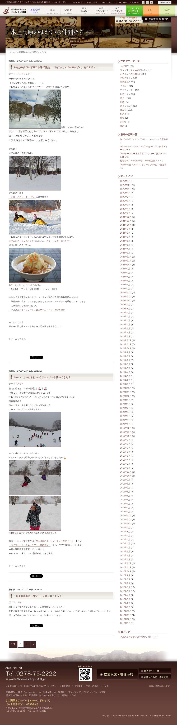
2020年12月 (126, 388)
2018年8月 (125, 484)
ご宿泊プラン (126, 78)
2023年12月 (126, 257)
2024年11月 (126, 221)
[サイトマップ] (77, 2)
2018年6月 (125, 492)
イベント (124, 86)
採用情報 (66, 686)
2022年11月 (126, 296)
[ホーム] (15, 10)
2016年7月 (125, 583)
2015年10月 (126, 619)
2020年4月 (125, 420)
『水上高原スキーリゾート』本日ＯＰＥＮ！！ (38, 596)
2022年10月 (126, 300)
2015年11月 (126, 615)
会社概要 (78, 686)
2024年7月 (125, 237)
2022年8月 (125, 308)
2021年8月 (125, 356)
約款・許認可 (92, 686)
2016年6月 (125, 587)
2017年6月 (125, 539)
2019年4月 (125, 460)
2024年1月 (125, 253)
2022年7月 (125, 312)
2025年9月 (125, 193)
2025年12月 (126, 185)
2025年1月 (125, 213)
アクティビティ (24, 74)
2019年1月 (125, 468)
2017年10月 (126, 523)
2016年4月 (125, 595)
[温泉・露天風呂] (85, 10)
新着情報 (12, 686)
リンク (106, 686)
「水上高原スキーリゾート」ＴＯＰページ (53, 541)
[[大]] (143, 2)
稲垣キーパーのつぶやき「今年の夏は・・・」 (142, 160)
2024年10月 (126, 225)
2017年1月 (125, 559)
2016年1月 (125, 607)
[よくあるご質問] (120, 2)
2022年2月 (125, 332)
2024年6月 (125, 241)
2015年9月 (125, 623)
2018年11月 (126, 472)
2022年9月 (125, 304)
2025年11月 (126, 189)
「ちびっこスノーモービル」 (22, 197)
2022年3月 (125, 328)
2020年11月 (126, 392)
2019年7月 (125, 448)
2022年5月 (125, 320)
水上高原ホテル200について (33, 686)
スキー (20, 383)
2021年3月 (125, 376)
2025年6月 (125, 201)
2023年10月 (126, 265)
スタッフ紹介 (126, 106)
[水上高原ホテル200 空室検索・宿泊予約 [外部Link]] (143, 19)
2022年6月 (125, 316)
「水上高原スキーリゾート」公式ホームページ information (37, 310)
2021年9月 (125, 352)
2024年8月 (125, 233)
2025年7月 (125, 197)
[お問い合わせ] (91, 2)
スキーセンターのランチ (57, 241)
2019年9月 (125, 440)
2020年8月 (125, 404)
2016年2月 (125, 603)
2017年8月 (125, 531)
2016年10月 (126, 571)
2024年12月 (126, 217)
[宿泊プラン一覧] (155, 671)
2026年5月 (125, 181)
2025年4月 (125, 209)
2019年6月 (125, 452)
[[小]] (151, 2)
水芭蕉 (123, 114)
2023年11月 (126, 261)
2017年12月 (126, 515)
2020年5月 (125, 416)
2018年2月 (125, 507)
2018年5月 (125, 496)
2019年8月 (125, 444)
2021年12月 (126, 340)
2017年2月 (125, 555)
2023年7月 (125, 273)
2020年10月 (126, 396)
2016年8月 (125, 579)
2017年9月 (125, 527)
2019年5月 (125, 456)
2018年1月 (125, 511)
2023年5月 (125, 280)
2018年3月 (125, 503)
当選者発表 (125, 82)
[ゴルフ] (167, 10)
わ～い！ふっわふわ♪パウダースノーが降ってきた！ (42, 377)
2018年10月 (126, 476)
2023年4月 (125, 284)
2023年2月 (125, 288)
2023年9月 (125, 269)
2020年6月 (125, 412)
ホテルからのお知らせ (130, 74)
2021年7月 (125, 360)
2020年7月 (125, 408)
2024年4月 (125, 249)
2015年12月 (126, 611)
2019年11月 (126, 432)
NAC (122, 118)
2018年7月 (125, 488)
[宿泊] (52, 10)
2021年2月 (125, 380)
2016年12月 (126, 563)
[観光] (118, 10)
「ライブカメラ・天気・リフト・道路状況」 (29, 545)
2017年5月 (125, 543)
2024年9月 (125, 229)
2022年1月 (125, 336)
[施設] (101, 10)
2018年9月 (125, 480)
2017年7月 (125, 535)
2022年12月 (126, 292)
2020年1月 (125, 424)
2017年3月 (125, 551)
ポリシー (54, 686)
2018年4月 (125, 500)
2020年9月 (125, 400)
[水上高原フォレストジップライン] (134, 10)
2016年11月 (126, 567)
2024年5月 (125, 245)
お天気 (123, 122)
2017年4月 (125, 547)
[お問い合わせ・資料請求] (155, 677)
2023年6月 (125, 276)
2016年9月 (125, 575)
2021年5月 (125, 368)
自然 (122, 102)
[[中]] (147, 2)
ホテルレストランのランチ (21, 241)
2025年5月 (125, 205)
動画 (122, 126)
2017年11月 (126, 519)
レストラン (125, 94)
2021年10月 (126, 348)
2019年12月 (126, 428)
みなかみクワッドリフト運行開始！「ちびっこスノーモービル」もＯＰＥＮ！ (55, 67)
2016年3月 (125, 599)
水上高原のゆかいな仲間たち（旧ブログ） (140, 636)
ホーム (12, 52)
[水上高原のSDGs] (36, 10)
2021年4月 (125, 372)
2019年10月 (126, 436)
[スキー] (151, 10)
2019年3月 (125, 464)
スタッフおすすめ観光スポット (134, 70)
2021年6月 (125, 364)
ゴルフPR (124, 66)
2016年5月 (125, 591)
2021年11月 (126, 344)
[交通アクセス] (106, 2)
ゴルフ (123, 110)
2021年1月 (125, 384)
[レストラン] (68, 10)
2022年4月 (125, 324)
